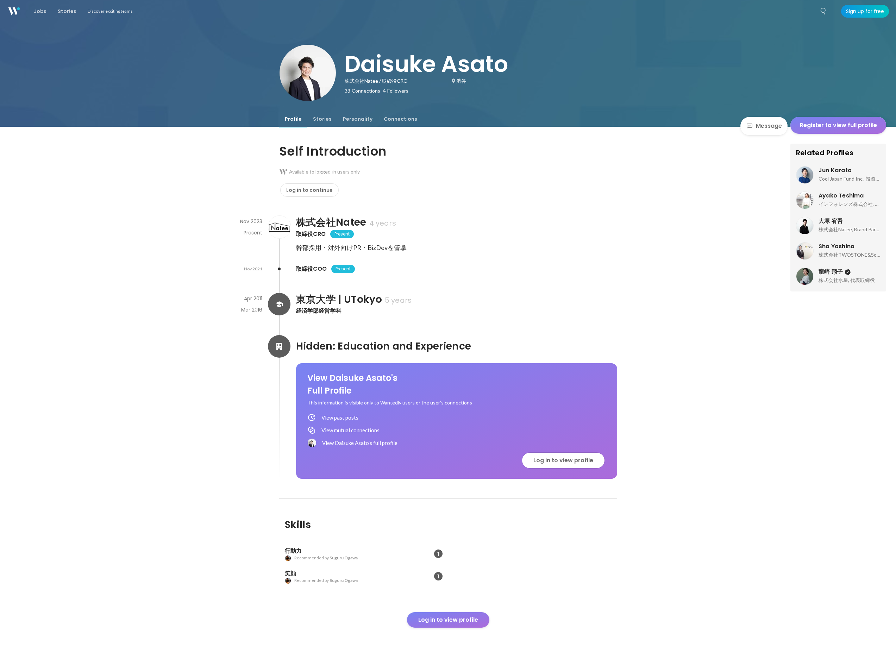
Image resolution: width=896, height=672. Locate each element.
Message (769, 126)
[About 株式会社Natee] (279, 227)
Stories (322, 119)
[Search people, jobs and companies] (823, 11)
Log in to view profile (563, 460)
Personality (357, 119)
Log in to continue (309, 190)
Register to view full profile (838, 125)
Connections (400, 119)
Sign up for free (865, 11)
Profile (293, 119)
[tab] (293, 119)
